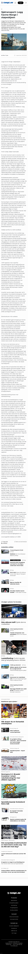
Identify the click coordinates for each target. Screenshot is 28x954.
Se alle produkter (14, 910)
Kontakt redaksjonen (14, 925)
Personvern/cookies (14, 916)
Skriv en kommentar (21, 541)
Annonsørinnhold (14, 919)
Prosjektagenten (14, 907)
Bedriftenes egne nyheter (9, 701)
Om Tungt (14, 933)
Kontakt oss (14, 928)
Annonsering (14, 905)
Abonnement (14, 900)
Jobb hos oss (14, 930)
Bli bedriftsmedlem (14, 902)
